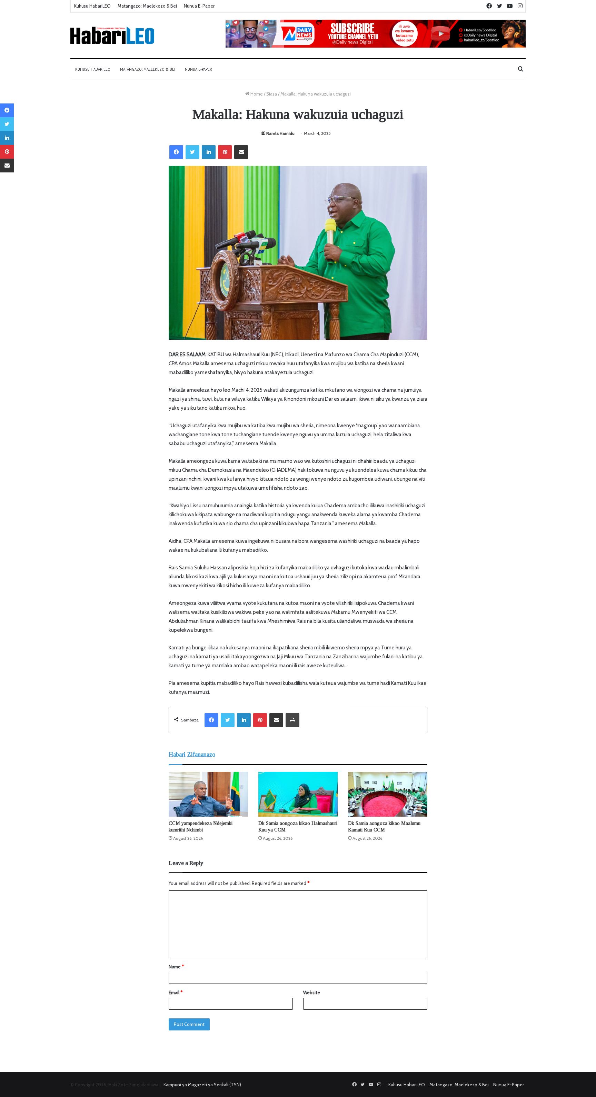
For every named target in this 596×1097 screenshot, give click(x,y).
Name (176, 966)
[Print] (292, 720)
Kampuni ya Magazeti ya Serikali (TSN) (202, 1084)
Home (256, 94)
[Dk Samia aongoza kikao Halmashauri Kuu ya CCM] (298, 794)
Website (311, 992)
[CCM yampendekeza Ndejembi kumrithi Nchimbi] (208, 794)
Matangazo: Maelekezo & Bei (147, 6)
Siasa (271, 94)
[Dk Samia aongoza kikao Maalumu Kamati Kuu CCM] (387, 794)
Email (175, 992)
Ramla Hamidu (280, 133)
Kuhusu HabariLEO (92, 6)
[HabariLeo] (112, 35)
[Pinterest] (225, 152)
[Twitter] (192, 152)
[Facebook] (176, 152)
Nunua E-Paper (199, 6)
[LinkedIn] (209, 152)
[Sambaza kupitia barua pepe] (241, 152)
